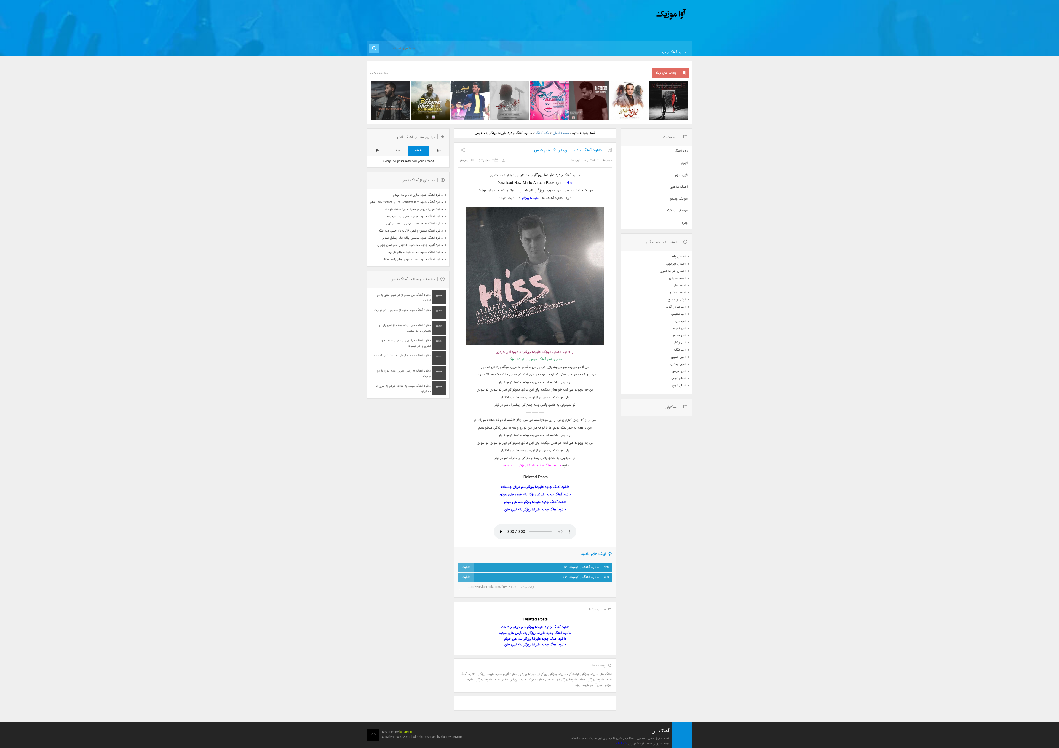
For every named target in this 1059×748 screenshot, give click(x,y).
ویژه (685, 223)
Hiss (569, 182)
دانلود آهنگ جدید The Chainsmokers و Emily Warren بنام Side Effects (406, 202)
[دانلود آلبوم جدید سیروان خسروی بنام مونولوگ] (668, 100)
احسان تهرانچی (676, 264)
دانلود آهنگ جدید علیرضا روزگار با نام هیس (531, 466)
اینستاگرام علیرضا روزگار (564, 674)
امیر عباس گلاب (676, 307)
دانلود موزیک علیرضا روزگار (527, 679)
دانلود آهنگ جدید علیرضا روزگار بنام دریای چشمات (535, 487)
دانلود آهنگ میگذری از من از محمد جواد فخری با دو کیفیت (405, 343)
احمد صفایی (678, 292)
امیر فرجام (679, 328)
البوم (684, 163)
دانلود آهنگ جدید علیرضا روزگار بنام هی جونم (535, 502)
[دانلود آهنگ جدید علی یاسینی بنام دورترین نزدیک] (390, 100)
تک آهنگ (542, 133)
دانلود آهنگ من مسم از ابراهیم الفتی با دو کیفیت (404, 297)
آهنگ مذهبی (679, 187)
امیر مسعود (678, 335)
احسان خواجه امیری (673, 271)
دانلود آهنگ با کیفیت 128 (586, 567)
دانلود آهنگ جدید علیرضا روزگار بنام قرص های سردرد (535, 494)
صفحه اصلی (561, 133)
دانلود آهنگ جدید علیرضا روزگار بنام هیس (568, 150)
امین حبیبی (678, 357)
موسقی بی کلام (677, 211)
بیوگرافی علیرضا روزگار (533, 674)
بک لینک (621, 743)
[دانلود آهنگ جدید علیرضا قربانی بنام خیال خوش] (628, 100)
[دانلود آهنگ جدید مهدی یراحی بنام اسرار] (509, 100)
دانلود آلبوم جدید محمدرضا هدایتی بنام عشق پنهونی (410, 245)
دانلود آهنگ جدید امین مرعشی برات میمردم (415, 216)
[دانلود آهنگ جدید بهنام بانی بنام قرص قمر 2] (430, 100)
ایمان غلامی (678, 378)
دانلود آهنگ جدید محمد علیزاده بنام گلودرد (415, 252)
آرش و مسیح (677, 299)
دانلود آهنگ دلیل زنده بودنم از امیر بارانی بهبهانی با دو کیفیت (405, 328)
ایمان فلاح (679, 385)
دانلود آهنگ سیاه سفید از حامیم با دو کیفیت (402, 310)
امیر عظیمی (678, 314)
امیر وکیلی (679, 342)
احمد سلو (680, 285)
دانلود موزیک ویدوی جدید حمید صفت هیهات (414, 209)
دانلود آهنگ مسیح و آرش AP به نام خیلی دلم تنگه (411, 230)
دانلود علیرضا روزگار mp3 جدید (566, 679)
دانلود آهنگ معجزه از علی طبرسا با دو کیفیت (402, 355)
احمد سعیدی (677, 278)
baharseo (405, 732)
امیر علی (680, 321)
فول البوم (681, 175)
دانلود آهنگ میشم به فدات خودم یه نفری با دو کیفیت (403, 388)
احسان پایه (679, 256)
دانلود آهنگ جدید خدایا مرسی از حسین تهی (414, 223)
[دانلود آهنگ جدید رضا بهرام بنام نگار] (589, 100)
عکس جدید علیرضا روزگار (492, 679)
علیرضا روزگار (530, 198)
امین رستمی (678, 364)
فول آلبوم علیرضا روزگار (588, 685)
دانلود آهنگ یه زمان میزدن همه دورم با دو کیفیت (404, 373)
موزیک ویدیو (679, 199)
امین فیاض (679, 371)
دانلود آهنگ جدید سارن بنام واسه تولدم (418, 195)
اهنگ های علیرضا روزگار (597, 674)
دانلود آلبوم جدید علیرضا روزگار (497, 674)
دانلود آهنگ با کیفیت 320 (586, 577)
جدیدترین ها (578, 160)
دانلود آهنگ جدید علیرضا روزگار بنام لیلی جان (535, 510)
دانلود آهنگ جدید (673, 52)
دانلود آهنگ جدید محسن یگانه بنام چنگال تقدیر (413, 238)
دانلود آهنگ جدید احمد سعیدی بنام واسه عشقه (413, 259)
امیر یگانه (680, 350)
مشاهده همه (379, 73)
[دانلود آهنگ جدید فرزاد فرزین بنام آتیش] (470, 100)
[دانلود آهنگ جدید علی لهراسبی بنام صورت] (549, 100)
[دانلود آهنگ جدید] (625, 14)
